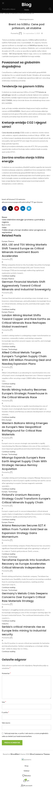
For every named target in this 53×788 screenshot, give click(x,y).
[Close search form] (3, 3)
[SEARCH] (50, 9)
